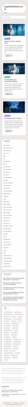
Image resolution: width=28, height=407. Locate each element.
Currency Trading (7, 169)
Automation (7, 38)
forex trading (14, 337)
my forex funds (12, 350)
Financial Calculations (8, 182)
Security (5, 236)
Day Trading (6, 174)
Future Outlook (6, 188)
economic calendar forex (19, 314)
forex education (6, 321)
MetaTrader (6, 350)
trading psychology (14, 355)
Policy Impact (6, 220)
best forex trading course (8, 314)
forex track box (6, 334)
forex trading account (7, 339)
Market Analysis (6, 204)
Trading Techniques (7, 261)
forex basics (20, 316)
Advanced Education (8, 147)
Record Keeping (7, 228)
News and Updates (7, 215)
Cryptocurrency (6, 166)
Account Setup (6, 145)
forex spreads (6, 332)
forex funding (13, 321)
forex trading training (7, 346)
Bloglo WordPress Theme (16, 404)
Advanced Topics (7, 150)
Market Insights (6, 212)
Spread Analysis (6, 242)
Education (5, 180)
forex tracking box (14, 334)
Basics (4, 156)
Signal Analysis (6, 239)
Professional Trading (8, 225)
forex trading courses (16, 339)
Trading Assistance (7, 255)
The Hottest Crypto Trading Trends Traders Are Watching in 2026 (13, 288)
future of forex (15, 346)
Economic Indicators (7, 177)
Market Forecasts (7, 209)
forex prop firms (15, 325)
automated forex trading (8, 312)
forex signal (16, 330)
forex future (20, 321)
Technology (5, 247)
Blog (4, 158)
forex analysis (13, 316)
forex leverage (6, 323)
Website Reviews (7, 266)
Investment (5, 196)
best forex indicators (17, 312)
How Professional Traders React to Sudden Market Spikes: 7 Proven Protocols (13, 279)
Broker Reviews (6, 161)
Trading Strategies (7, 258)
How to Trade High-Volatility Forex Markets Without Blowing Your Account (13, 293)
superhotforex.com (13, 7)
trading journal (6, 355)
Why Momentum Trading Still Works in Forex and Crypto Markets (12, 283)
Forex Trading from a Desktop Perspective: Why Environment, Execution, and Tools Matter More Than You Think (13, 299)
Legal (4, 199)
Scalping (5, 234)
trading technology (7, 357)
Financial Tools (6, 185)
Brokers (5, 164)
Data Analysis (6, 172)
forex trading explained (8, 341)
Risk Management (7, 231)
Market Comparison (7, 207)
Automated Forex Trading (12, 118)
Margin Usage (6, 201)
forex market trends (7, 325)
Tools (4, 252)
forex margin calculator (15, 323)
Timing (4, 250)
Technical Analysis (7, 244)
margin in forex (15, 348)
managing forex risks (7, 348)
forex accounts (6, 316)
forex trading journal (17, 341)
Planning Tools (6, 217)
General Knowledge (7, 191)
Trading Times (6, 263)
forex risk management (8, 330)
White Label (6, 359)
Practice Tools (6, 223)
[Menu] (5, 12)
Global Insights (6, 193)
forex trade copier (7, 337)
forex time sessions (14, 332)
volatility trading (15, 357)
